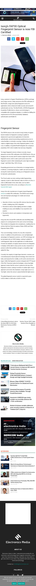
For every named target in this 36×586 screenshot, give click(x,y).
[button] (33, 18)
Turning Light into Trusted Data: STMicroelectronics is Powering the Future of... (22, 457)
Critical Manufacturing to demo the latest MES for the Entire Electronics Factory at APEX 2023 (9, 324)
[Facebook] (13, 575)
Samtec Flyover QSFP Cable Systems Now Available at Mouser (27, 323)
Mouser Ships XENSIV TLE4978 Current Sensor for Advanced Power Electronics (21, 383)
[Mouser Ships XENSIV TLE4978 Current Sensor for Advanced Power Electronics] (5, 383)
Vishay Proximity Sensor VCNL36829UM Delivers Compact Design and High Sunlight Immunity (21, 375)
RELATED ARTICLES (6, 360)
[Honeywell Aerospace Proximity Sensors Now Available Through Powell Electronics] (5, 391)
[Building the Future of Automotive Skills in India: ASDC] (5, 491)
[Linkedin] (18, 575)
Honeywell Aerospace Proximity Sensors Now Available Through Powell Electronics (20, 391)
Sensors (3, 369)
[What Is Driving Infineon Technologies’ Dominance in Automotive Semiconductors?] (5, 466)
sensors (3, 193)
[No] (34, 581)
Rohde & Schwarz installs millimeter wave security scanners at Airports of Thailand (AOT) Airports (22, 407)
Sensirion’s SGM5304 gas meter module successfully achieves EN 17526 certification (20, 399)
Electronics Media (6, 35)
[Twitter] (22, 575)
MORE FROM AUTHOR (17, 360)
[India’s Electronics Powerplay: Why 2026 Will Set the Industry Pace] (5, 483)
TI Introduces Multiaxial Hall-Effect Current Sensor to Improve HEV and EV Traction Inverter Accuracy (22, 367)
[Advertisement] (18, 292)
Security (3, 409)
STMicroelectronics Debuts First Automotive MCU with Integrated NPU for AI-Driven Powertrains (23, 474)
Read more (21, 583)
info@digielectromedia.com (21, 564)
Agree (14, 583)
